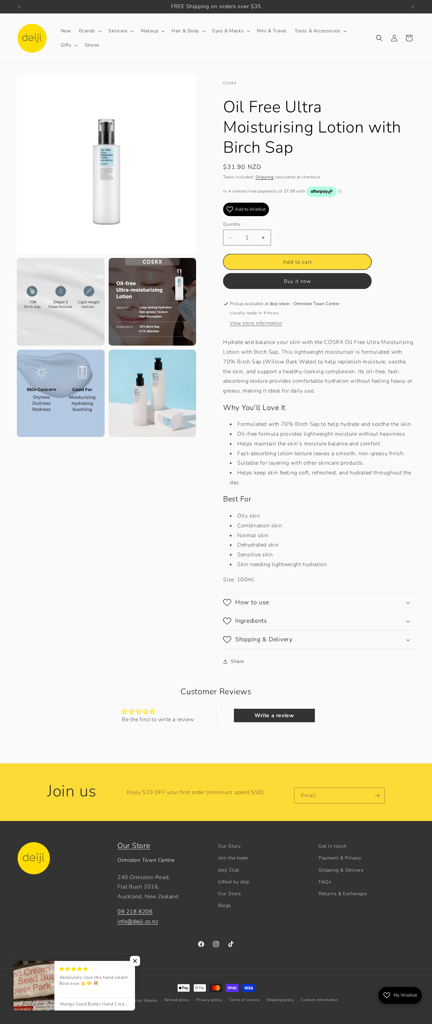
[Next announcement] (412, 6)
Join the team (233, 858)
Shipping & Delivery (341, 870)
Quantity (232, 224)
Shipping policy (280, 999)
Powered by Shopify (139, 1000)
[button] (89, 31)
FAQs (325, 882)
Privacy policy (209, 999)
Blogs (224, 905)
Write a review (274, 715)
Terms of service (244, 999)
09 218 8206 (135, 911)
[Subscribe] (377, 795)
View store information (256, 323)
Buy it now (297, 281)
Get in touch (333, 846)
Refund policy (177, 999)
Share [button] (237, 661)
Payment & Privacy (340, 858)
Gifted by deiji (233, 882)
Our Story (229, 846)
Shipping (264, 177)
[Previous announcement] (19, 6)
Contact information (319, 999)
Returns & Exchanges (343, 893)
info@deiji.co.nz (137, 921)
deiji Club (228, 870)
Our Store (133, 846)
